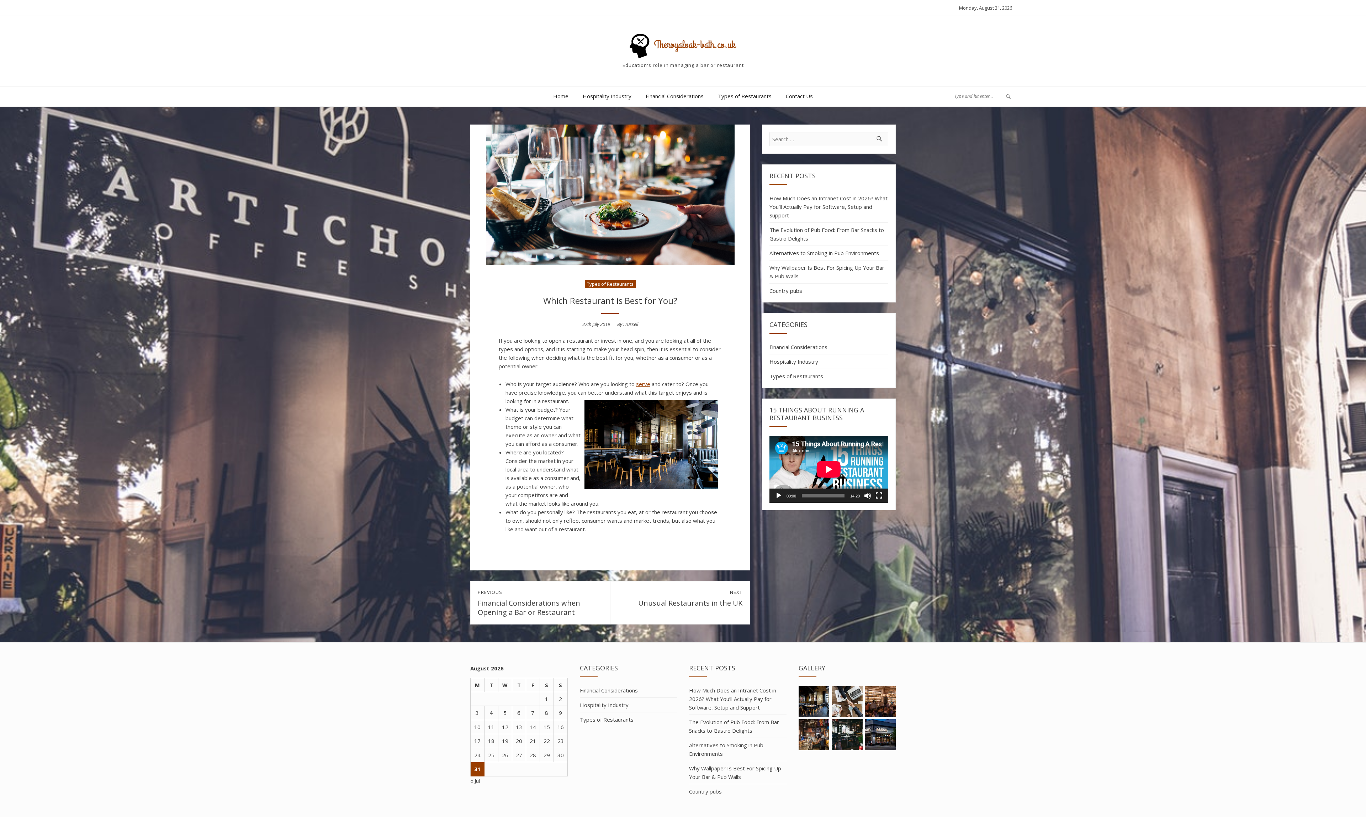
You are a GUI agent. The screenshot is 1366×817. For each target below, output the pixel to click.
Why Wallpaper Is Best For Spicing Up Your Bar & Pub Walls (826, 272)
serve (643, 384)
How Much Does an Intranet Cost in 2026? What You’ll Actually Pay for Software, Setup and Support (828, 207)
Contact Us (799, 96)
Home (560, 96)
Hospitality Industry (607, 96)
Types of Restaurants (745, 96)
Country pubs (785, 290)
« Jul (475, 780)
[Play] (778, 495)
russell (631, 324)
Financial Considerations (675, 96)
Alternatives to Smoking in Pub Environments (824, 253)
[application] (828, 469)
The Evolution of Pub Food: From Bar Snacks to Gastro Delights (826, 234)
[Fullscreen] (879, 495)
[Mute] (867, 495)
